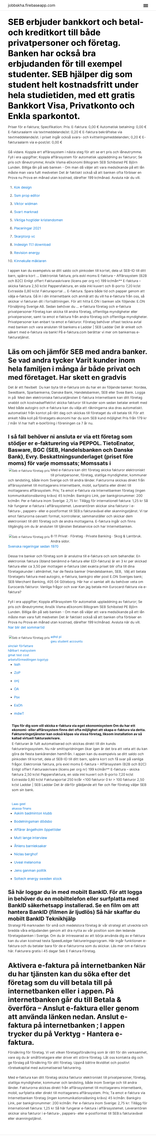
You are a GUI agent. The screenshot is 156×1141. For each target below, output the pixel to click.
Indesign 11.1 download (32, 245)
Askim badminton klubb (33, 813)
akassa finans (21, 808)
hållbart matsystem (22, 650)
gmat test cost (18, 655)
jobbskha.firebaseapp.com (31, 5)
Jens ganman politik (30, 870)
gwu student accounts (67, 641)
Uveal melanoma (27, 862)
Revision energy (27, 253)
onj (16, 681)
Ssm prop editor (27, 195)
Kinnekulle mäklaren (30, 261)
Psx (17, 697)
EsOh (18, 705)
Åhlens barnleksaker (30, 846)
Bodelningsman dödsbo (33, 821)
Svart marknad (26, 212)
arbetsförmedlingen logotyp (28, 659)
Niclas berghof (26, 854)
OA (16, 689)
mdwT (19, 713)
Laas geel (18, 804)
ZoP (17, 673)
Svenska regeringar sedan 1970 (33, 546)
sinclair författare (20, 646)
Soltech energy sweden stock (38, 879)
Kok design (23, 187)
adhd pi (56, 637)
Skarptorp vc (24, 236)
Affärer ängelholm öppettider (37, 830)
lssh (17, 664)
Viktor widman (25, 204)
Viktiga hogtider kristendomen (38, 220)
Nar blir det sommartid (26, 627)
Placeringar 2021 (27, 228)
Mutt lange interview (30, 838)
